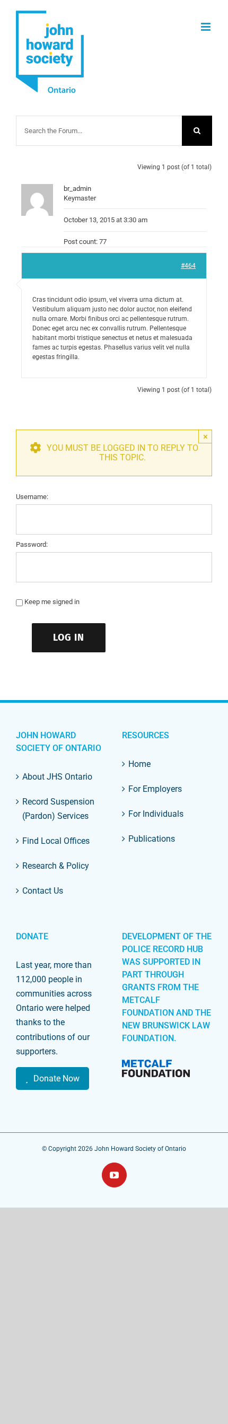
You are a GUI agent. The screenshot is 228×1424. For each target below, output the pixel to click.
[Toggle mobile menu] (206, 26)
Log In (68, 637)
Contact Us (42, 891)
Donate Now (56, 1078)
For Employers (155, 789)
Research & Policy (55, 866)
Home (139, 764)
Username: (32, 497)
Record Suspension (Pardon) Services (58, 809)
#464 (188, 265)
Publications (151, 839)
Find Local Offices (56, 841)
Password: (32, 544)
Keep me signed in (52, 602)
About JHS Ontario (57, 777)
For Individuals (155, 814)
